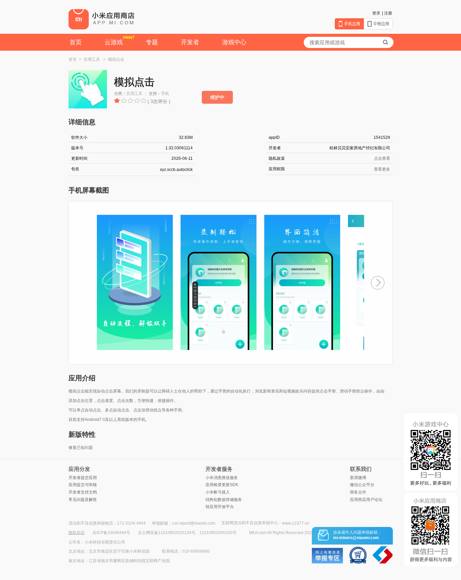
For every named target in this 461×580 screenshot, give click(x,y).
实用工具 (92, 59)
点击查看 (382, 158)
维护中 (217, 97)
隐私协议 (77, 532)
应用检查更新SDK (222, 484)
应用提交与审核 (83, 484)
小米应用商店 (101, 18)
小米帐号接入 (218, 492)
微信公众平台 (362, 484)
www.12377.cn (295, 523)
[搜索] (385, 42)
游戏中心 (234, 42)
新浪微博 (358, 477)
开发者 (190, 42)
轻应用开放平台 (220, 506)
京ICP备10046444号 (111, 532)
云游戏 (119, 40)
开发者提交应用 (83, 477)
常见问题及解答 (83, 499)
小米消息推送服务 (222, 477)
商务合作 (358, 492)
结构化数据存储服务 (224, 499)
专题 (152, 42)
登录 (376, 13)
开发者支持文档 (83, 492)
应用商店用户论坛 (366, 499)
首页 (76, 42)
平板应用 (378, 23)
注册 (388, 13)
